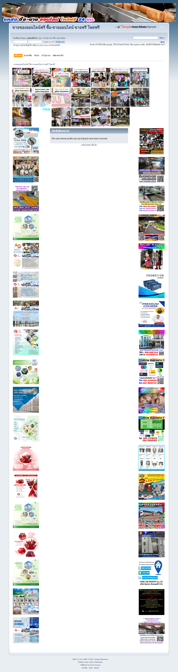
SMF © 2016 (88, 659)
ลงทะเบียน (60, 38)
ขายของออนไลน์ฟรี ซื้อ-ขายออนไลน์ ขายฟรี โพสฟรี (56, 27)
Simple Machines (101, 659)
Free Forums (95, 665)
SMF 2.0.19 (77, 659)
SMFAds (83, 665)
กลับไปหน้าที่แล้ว (89, 145)
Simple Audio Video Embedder (90, 662)
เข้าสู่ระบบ (47, 38)
